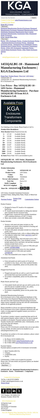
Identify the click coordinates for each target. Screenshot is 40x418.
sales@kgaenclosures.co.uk (23, 20)
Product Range (13, 76)
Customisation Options (32, 199)
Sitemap (3, 51)
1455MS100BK (15, 247)
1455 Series (29, 76)
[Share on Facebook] (21, 189)
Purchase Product (6, 199)
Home (3, 24)
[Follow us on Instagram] (8, 393)
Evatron (10, 24)
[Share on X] (28, 189)
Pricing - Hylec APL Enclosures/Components (15, 48)
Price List (22, 76)
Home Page (4, 76)
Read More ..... (6, 365)
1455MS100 (8, 253)
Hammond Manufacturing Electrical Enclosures (15, 28)
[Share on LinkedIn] (24, 189)
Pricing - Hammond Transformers (27, 46)
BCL (6, 24)
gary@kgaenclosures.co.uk (24, 342)
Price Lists (5, 39)
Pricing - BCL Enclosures (9, 41)
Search (34, 17)
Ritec (15, 37)
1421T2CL (28, 235)
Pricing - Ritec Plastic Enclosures (27, 50)
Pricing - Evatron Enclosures (25, 41)
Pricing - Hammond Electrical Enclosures (20, 42)
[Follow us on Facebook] (3, 393)
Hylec (2, 37)
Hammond (4, 26)
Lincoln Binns (9, 37)
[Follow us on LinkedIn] (14, 393)
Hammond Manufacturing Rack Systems (20, 32)
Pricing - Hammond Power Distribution (20, 44)
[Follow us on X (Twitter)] (19, 393)
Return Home (5, 383)
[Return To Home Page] (19, 15)
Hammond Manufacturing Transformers (13, 33)
